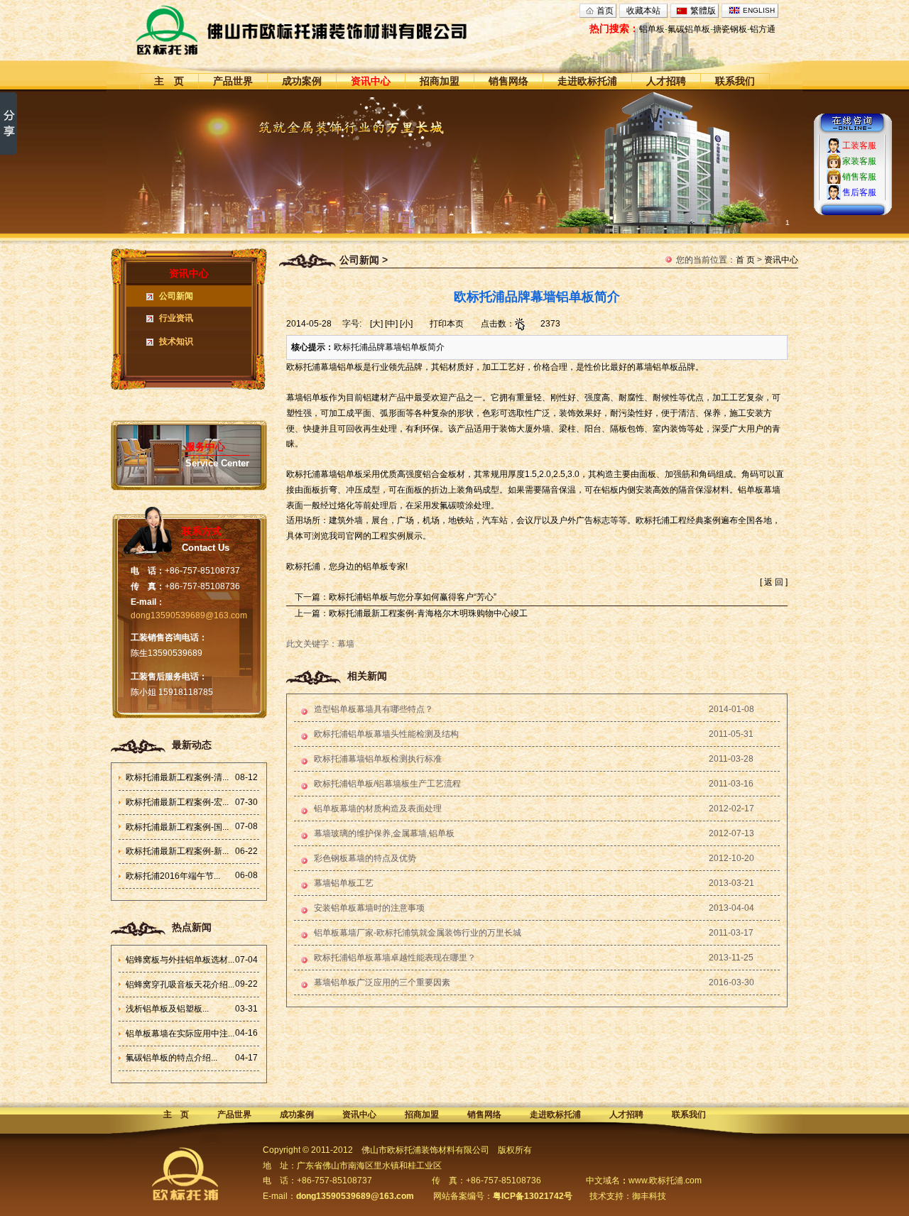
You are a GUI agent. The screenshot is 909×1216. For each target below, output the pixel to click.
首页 (605, 11)
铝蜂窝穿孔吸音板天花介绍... (180, 985)
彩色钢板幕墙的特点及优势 (365, 858)
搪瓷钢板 (730, 29)
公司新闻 (176, 296)
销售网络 (508, 81)
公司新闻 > (363, 259)
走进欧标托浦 (587, 81)
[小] (406, 324)
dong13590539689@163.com (189, 615)
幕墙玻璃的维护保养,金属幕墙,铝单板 (384, 833)
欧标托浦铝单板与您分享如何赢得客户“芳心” (412, 597)
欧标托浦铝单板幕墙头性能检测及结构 (386, 734)
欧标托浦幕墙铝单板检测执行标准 (378, 759)
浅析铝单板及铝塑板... (167, 1009)
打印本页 (447, 324)
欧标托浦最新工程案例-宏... (177, 802)
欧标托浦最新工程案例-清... (177, 777)
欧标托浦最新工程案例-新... (177, 851)
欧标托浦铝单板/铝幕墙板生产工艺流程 (387, 784)
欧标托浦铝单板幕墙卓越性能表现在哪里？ (395, 958)
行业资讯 (176, 318)
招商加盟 (439, 81)
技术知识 (176, 341)
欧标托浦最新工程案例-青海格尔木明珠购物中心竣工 (428, 613)
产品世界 (233, 81)
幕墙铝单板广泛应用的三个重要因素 (382, 982)
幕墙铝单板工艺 (344, 883)
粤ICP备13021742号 (532, 1196)
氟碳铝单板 (689, 29)
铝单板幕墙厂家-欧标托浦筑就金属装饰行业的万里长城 (417, 933)
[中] (391, 324)
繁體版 (703, 11)
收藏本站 (643, 11)
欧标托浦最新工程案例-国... (177, 827)
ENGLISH (759, 10)
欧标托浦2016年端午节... (173, 876)
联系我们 (735, 81)
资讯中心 (371, 81)
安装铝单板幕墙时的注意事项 (369, 908)
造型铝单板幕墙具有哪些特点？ (373, 709)
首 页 (745, 260)
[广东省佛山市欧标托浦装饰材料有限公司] (327, 30)
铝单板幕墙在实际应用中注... (180, 1034)
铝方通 (762, 29)
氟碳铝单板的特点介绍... (171, 1058)
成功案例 (302, 81)
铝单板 (652, 29)
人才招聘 (666, 81)
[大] (376, 324)
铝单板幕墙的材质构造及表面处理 (378, 809)
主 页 (169, 81)
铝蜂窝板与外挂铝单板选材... (180, 960)
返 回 (773, 582)
